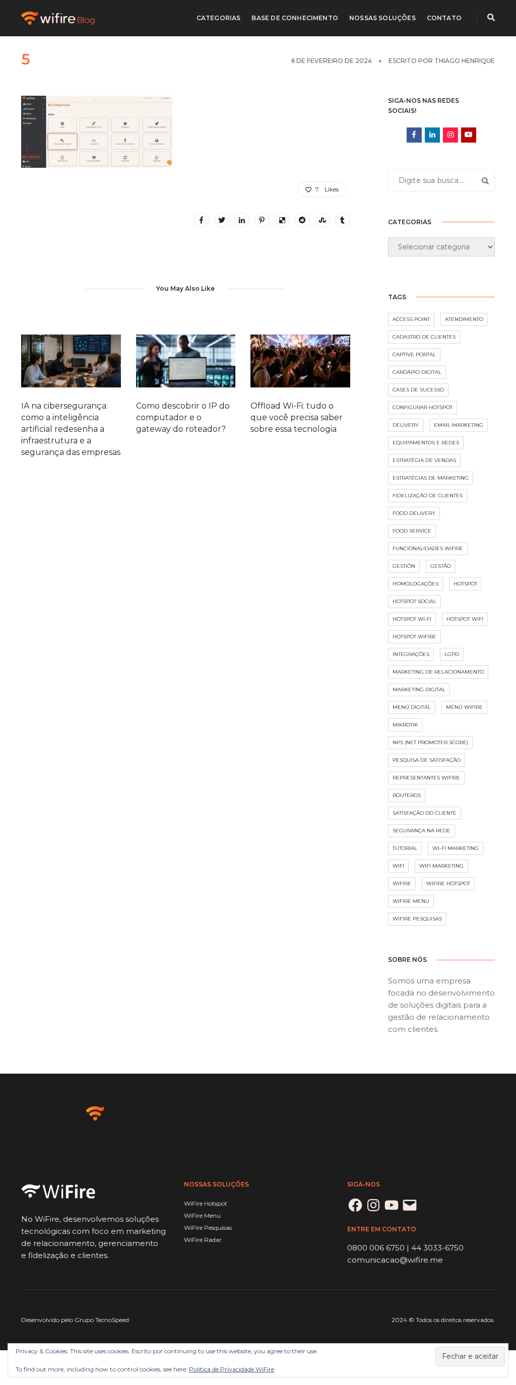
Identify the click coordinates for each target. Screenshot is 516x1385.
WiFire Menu (411, 901)
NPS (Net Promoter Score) (430, 742)
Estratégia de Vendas (424, 460)
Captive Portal (414, 354)
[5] (201, 220)
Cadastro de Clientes (424, 337)
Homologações (415, 583)
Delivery (406, 425)
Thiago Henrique (464, 60)
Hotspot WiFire (414, 636)
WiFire (402, 883)
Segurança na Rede (421, 830)
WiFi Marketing (441, 866)
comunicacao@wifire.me (395, 1260)
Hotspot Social (414, 601)
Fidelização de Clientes (428, 495)
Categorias (219, 18)
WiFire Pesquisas (417, 918)
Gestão (440, 566)
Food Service (412, 530)
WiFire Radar (203, 1239)
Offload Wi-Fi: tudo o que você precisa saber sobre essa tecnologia (296, 417)
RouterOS (407, 795)
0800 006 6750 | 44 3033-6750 (405, 1247)
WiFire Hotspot (448, 883)
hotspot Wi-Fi (412, 619)
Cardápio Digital (417, 372)
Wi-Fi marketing (455, 848)
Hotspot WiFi (464, 619)
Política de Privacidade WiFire (231, 1369)
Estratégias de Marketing (431, 478)
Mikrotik (405, 724)
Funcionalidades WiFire (428, 548)
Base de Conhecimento (294, 18)
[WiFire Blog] (58, 17)
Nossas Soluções (382, 18)
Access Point (411, 319)
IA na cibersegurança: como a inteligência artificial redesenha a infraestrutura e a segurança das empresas (70, 429)
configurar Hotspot (423, 407)
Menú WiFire (464, 707)
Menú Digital (412, 707)
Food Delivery (414, 513)
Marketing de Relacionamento (438, 672)
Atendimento (464, 319)
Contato (444, 18)
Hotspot (465, 583)
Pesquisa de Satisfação (427, 760)
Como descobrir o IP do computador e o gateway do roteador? (183, 417)
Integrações (411, 654)
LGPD (451, 654)
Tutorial (405, 848)
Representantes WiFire (426, 777)
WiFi (398, 866)
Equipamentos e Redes (426, 442)
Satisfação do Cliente (425, 813)
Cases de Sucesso (418, 389)
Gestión (404, 566)
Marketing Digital (419, 689)
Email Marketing (458, 425)
